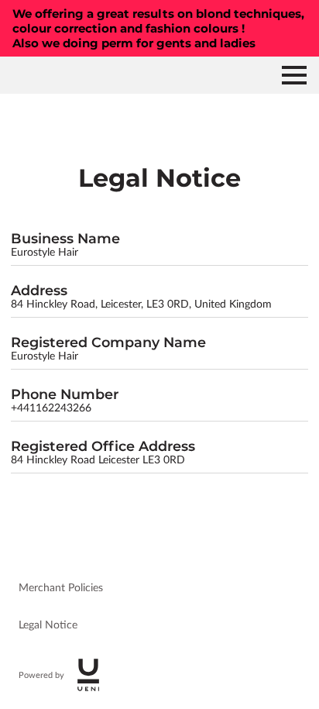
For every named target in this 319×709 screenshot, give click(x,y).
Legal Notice (48, 625)
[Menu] (294, 75)
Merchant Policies (61, 588)
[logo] (88, 675)
